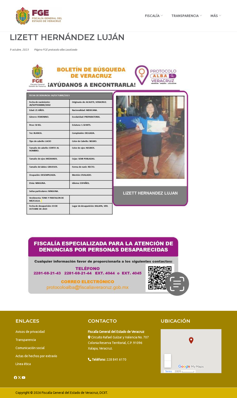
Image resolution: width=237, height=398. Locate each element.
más (214, 16)
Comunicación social (30, 348)
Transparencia (185, 16)
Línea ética (23, 364)
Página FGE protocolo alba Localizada (55, 49)
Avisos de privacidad (30, 332)
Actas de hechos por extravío (36, 356)
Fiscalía (152, 16)
